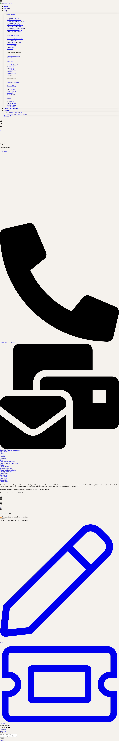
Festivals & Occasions (13, 35)
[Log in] (1, 121)
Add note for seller (5, 733)
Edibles (9, 98)
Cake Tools (10, 61)
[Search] (59, 124)
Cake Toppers (11, 14)
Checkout (3, 729)
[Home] (59, 498)
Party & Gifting (11, 86)
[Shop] (59, 500)
